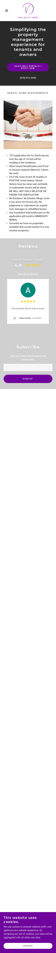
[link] (28, 10)
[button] (4, 11)
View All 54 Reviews (28, 274)
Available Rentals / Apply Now (28, 67)
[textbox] (28, 367)
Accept (28, 946)
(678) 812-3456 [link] (28, 77)
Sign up (28, 379)
